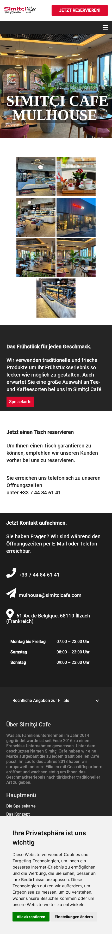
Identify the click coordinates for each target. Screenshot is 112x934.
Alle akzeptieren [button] (31, 916)
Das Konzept (18, 814)
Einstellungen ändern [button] (74, 916)
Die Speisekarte (21, 806)
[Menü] (105, 27)
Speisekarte (20, 401)
